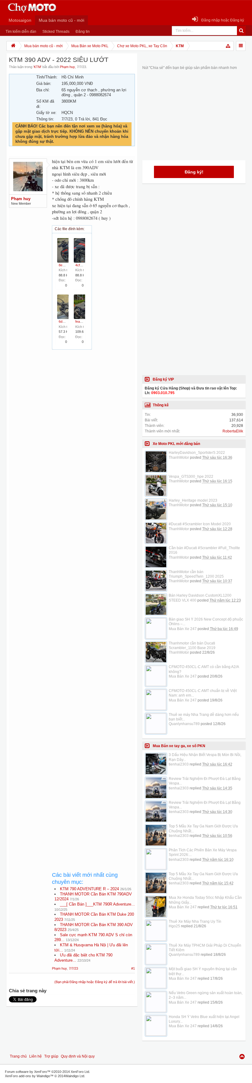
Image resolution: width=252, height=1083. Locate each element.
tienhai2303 (179, 764)
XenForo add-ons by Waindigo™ (29, 1076)
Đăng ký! (194, 171)
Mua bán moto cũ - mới (61, 20)
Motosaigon (20, 20)
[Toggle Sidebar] (240, 46)
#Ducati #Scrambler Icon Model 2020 (200, 524)
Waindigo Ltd (74, 1076)
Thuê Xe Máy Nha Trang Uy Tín (195, 921)
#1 (133, 968)
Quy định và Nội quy (78, 1056)
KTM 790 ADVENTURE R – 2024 (89, 889)
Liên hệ (35, 1056)
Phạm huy (67, 67)
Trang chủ (18, 1056)
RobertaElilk (232, 431)
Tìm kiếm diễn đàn (21, 31)
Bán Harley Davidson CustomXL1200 (200, 595)
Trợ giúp (51, 1056)
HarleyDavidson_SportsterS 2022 (197, 452)
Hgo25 (174, 926)
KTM (37, 67)
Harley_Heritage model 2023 (193, 500)
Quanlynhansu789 (184, 724)
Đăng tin (83, 31)
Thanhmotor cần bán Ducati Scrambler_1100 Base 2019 (192, 645)
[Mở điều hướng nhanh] (228, 46)
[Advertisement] (93, 569)
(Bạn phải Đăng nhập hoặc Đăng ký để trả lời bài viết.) (94, 982)
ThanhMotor (179, 457)
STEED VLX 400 (182, 600)
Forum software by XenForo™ (47, 1072)
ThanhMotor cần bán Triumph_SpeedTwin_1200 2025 (196, 574)
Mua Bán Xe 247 (183, 629)
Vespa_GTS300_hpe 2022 (191, 476)
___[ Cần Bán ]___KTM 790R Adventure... (97, 904)
